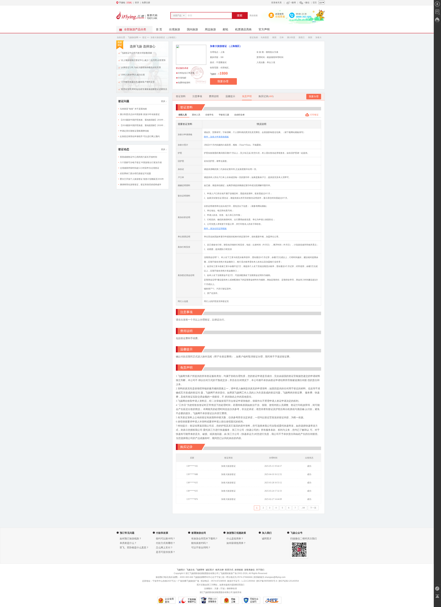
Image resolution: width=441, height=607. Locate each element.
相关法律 (219, 570)
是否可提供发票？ (165, 552)
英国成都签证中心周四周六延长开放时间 (138, 157)
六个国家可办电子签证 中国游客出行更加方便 (141, 162)
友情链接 (239, 570)
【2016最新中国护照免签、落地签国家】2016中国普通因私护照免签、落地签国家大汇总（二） (163, 120)
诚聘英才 (266, 538)
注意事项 (197, 96)
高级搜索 (253, 15)
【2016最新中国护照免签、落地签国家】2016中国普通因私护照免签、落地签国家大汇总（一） (163, 125)
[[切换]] (212, 2)
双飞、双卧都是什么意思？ (134, 547)
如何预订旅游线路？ (130, 538)
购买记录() (266, 96)
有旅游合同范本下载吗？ (204, 538)
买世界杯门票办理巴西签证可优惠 (135, 173)
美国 (310, 37)
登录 (137, 2)
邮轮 (225, 29)
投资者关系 (276, 2)
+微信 (306, 2)
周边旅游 (210, 29)
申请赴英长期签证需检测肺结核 (134, 131)
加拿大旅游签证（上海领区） (164, 37)
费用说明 (214, 96)
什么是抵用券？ (235, 538)
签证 (144, 37)
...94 (303, 508)
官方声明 (264, 29)
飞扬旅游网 (133, 37)
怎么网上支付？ (164, 547)
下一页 (313, 508)
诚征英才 (210, 570)
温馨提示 (230, 96)
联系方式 (229, 570)
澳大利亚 (291, 37)
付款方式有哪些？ (165, 543)
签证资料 (181, 96)
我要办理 (222, 81)
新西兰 (302, 37)
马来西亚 (265, 37)
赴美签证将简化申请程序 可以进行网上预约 (140, 136)
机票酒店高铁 (243, 29)
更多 (163, 101)
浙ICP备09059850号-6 (266, 581)
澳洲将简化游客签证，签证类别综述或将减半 (140, 184)
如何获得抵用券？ (236, 543)
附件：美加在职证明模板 (215, 228)
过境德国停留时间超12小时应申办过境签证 (139, 168)
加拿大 (318, 37)
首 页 (159, 29)
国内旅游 (192, 29)
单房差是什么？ (128, 543)
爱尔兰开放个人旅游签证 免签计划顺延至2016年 (142, 179)
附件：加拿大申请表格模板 (216, 137)
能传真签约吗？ (199, 543)
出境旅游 (174, 29)
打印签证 (314, 114)
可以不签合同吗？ (201, 547)
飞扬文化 (190, 570)
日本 (282, 37)
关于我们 (260, 570)
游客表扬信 (249, 570)
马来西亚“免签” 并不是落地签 (133, 109)
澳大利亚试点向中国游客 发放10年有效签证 (140, 114)
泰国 (274, 37)
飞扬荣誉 (200, 570)
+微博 (293, 2)
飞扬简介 (181, 570)
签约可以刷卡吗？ (165, 538)
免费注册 (146, 2)
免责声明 (247, 96)
